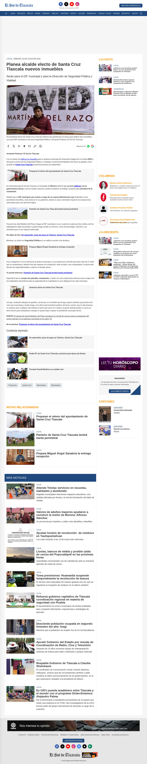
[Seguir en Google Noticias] (92, 146)
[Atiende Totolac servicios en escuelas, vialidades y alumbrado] (20, 494)
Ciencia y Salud (104, 13)
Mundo (37, 13)
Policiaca (21, 13)
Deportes (126, 13)
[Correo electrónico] (29, 146)
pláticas (77, 186)
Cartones (64, 13)
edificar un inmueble (29, 159)
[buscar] (141, 13)
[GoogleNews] (79, 746)
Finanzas (46, 13)
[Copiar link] (35, 146)
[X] (66, 4)
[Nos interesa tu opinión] (73, 725)
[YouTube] (72, 4)
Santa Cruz (26, 385)
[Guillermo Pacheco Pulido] (103, 209)
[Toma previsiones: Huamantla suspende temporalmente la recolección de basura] (20, 580)
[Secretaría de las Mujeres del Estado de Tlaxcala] (103, 221)
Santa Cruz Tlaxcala (24, 165)
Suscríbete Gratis (120, 391)
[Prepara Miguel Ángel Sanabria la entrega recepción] (20, 457)
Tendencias (91, 13)
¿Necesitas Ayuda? (73, 741)
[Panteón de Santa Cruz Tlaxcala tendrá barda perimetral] (20, 438)
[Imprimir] (40, 146)
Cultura (81, 13)
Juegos (135, 13)
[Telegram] (24, 146)
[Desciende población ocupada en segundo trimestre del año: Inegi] (20, 627)
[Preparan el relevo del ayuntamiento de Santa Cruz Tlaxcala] (20, 420)
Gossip (73, 13)
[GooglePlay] (90, 746)
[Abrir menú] (6, 13)
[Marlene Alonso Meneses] (103, 185)
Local (13, 13)
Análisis (55, 13)
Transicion (12, 385)
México (30, 13)
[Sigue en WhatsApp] (88, 146)
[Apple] (84, 746)
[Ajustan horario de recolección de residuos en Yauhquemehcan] (20, 536)
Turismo (116, 13)
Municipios (41, 385)
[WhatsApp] (19, 146)
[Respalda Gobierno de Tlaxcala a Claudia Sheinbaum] (20, 671)
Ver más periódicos (130, 6)
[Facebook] (61, 4)
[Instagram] (77, 4)
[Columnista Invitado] (103, 197)
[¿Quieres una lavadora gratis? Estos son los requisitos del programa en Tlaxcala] (105, 241)
